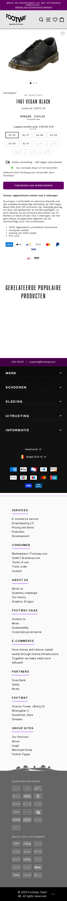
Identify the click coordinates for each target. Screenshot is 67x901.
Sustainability (20, 627)
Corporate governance (27, 632)
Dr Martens (33, 95)
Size (33, 129)
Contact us (18, 619)
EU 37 (26, 135)
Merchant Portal (22, 749)
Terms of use (20, 562)
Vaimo (16, 684)
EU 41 (26, 143)
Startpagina (9, 93)
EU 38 (39, 135)
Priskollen (18, 531)
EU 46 (46, 151)
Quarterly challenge (24, 592)
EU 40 (12, 143)
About (16, 741)
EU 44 (18, 151)
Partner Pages (21, 754)
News (15, 623)
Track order (19, 566)
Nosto (16, 688)
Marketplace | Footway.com (29, 553)
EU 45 (32, 151)
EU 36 (12, 135)
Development (20, 536)
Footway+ (9, 175)
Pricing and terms (23, 527)
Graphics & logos (23, 601)
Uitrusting (17, 416)
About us (17, 588)
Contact (17, 571)
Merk (11, 373)
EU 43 (53, 143)
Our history (19, 597)
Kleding (14, 401)
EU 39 (53, 135)
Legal (15, 745)
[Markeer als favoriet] (62, 33)
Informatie (17, 430)
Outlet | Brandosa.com (26, 557)
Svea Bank (19, 680)
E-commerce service (25, 518)
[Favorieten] (55, 19)
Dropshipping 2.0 (23, 523)
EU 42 (39, 143)
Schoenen (16, 387)
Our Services (20, 736)
